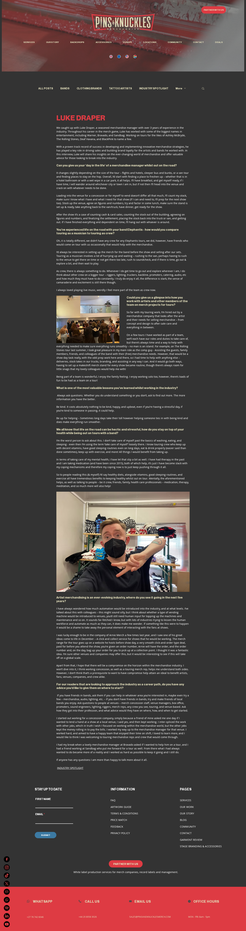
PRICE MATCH (119, 820)
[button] (150, 42)
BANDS (65, 88)
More (179, 88)
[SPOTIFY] (7, 908)
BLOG (183, 820)
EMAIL (39, 814)
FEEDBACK (117, 826)
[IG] (7, 867)
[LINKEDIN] (7, 916)
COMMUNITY (188, 826)
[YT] (7, 924)
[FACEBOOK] (7, 859)
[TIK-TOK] (7, 875)
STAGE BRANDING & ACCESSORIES (201, 846)
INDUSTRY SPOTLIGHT (153, 88)
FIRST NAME (43, 799)
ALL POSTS (45, 88)
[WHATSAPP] (7, 900)
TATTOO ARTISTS (120, 88)
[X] (7, 883)
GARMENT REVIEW (191, 839)
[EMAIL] (7, 892)
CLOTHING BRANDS (89, 88)
